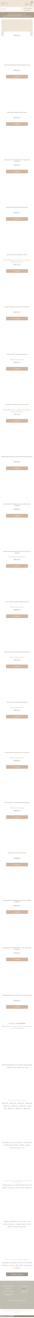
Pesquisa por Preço (9, 1294)
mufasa (18, 1312)
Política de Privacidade (17, 1300)
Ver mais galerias (17, 1274)
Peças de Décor (8, 1286)
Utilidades (24, 1286)
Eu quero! (17, 76)
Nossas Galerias (9, 1291)
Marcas (8, 1288)
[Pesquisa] (19, 8)
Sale (24, 1288)
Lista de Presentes (24, 1291)
